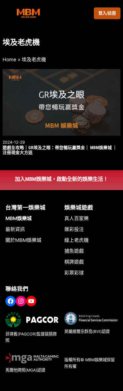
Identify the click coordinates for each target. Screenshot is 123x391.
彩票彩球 (74, 273)
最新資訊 (15, 229)
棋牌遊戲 (74, 262)
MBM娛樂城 (18, 218)
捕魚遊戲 (74, 251)
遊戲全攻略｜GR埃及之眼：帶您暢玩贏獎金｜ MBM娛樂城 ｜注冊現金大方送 (60, 150)
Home (9, 59)
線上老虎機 (76, 240)
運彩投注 (74, 229)
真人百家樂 (76, 218)
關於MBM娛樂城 (23, 240)
